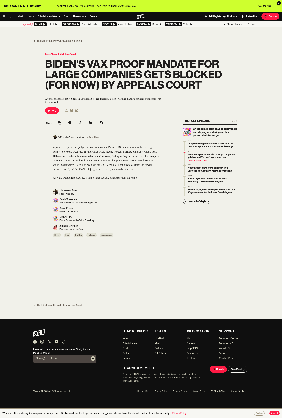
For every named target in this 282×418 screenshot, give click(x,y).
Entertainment (130, 343)
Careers (191, 343)
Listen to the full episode (198, 201)
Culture (126, 353)
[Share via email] (101, 123)
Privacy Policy (159, 391)
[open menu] (4, 16)
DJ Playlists (215, 16)
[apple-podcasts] (71, 111)
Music (21, 16)
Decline (259, 413)
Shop (222, 353)
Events (93, 16)
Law (67, 235)
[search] (12, 16)
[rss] (66, 111)
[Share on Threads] (80, 123)
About (190, 338)
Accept (274, 413)
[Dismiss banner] (279, 3)
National (91, 235)
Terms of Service (178, 391)
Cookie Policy (197, 391)
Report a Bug (143, 391)
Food (66, 16)
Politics (78, 235)
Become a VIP (226, 343)
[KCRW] (39, 335)
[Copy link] (59, 123)
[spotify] (76, 111)
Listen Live (251, 16)
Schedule (252, 24)
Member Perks (226, 358)
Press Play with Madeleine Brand (60, 54)
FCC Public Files (216, 391)
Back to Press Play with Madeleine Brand (59, 40)
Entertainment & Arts (49, 16)
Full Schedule (161, 353)
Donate (273, 16)
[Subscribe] (93, 358)
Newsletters (79, 16)
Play (54, 110)
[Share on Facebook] (69, 123)
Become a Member (229, 338)
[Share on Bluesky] (90, 123)
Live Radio (160, 338)
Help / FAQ (192, 348)
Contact (191, 358)
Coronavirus (106, 235)
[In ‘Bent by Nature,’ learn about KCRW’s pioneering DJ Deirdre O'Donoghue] (184, 176)
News (31, 16)
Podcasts (232, 16)
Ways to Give (225, 348)
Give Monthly (238, 369)
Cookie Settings (238, 391)
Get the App (264, 5)
